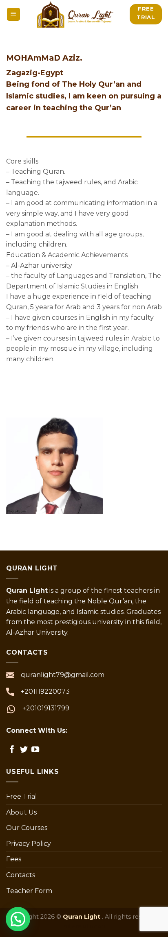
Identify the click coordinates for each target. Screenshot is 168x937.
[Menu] (13, 14)
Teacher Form (29, 891)
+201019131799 (45, 708)
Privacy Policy (28, 843)
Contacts (20, 875)
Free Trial (21, 796)
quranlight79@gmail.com (62, 675)
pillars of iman (84, 926)
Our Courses (26, 828)
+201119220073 (45, 691)
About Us (21, 812)
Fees (13, 859)
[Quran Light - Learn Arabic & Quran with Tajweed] (75, 14)
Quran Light (82, 916)
